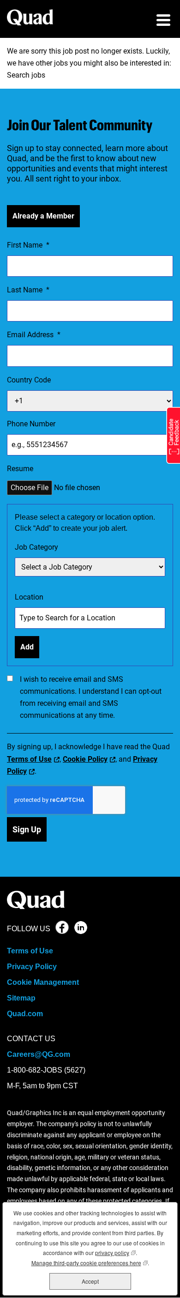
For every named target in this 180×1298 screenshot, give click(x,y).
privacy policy (115, 1252)
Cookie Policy (85, 759)
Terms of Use (29, 759)
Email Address (33, 334)
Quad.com (25, 1014)
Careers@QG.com (38, 1054)
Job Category (36, 547)
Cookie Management (43, 982)
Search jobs (26, 75)
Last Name (28, 289)
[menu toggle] (163, 21)
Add (27, 647)
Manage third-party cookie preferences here (89, 1263)
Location (29, 597)
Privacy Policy (32, 966)
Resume (20, 468)
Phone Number (31, 423)
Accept (90, 1281)
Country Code (29, 380)
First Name (28, 245)
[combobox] (90, 567)
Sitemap (21, 998)
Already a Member (43, 216)
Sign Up (26, 829)
